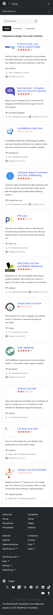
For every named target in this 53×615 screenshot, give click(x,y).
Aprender (6, 535)
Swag (31, 549)
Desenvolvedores (10, 544)
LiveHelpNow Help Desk (30, 128)
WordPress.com (10, 557)
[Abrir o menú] (49, 3)
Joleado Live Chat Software (32, 469)
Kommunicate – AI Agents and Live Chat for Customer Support (31, 89)
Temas (31, 519)
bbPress (7, 565)
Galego (11, 581)
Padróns (31, 527)
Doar (31, 544)
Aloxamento (7, 523)
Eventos (31, 540)
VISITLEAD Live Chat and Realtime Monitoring (30, 264)
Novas (5, 519)
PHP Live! (22, 216)
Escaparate (33, 514)
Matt (5, 561)
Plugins (31, 523)
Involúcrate (33, 535)
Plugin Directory (9, 11)
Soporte (6, 540)
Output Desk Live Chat (29, 303)
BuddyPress (9, 570)
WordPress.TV (10, 549)
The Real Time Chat (27, 428)
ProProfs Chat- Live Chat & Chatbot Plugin (28, 45)
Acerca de (7, 514)
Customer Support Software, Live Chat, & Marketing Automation (32, 174)
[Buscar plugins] (35, 21)
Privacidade (7, 527)
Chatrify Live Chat (26, 388)
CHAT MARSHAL (25, 347)
